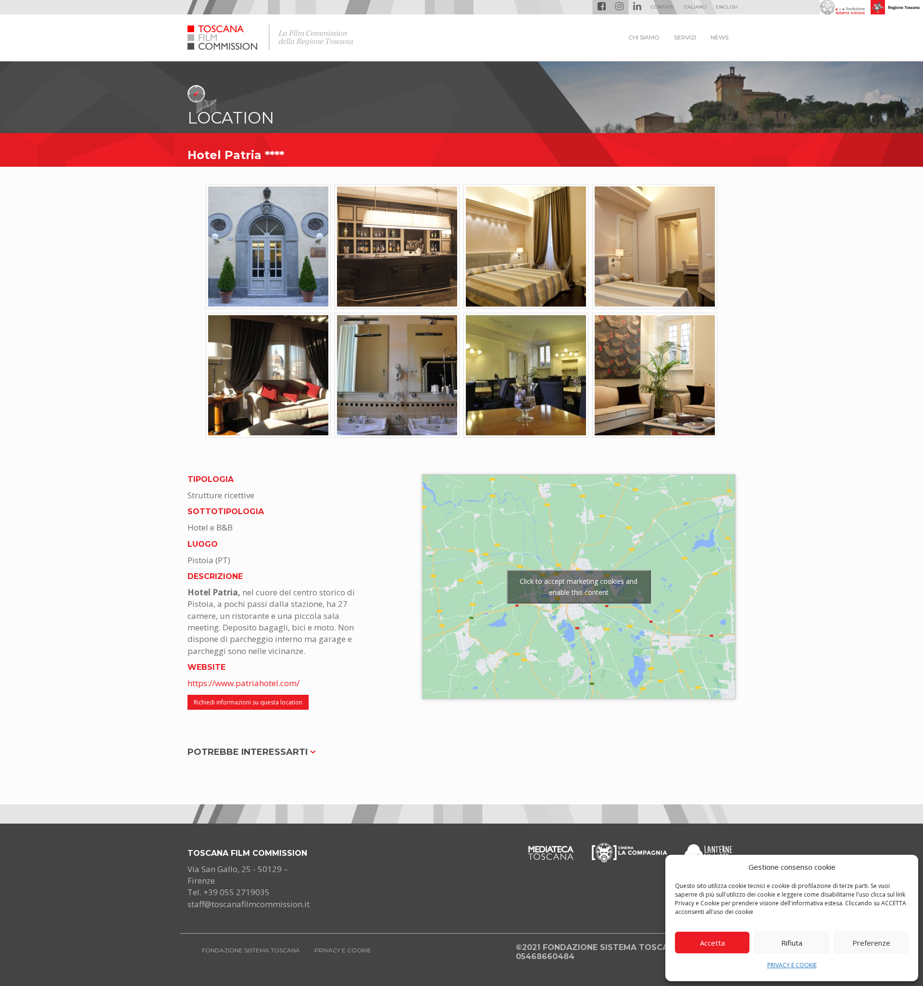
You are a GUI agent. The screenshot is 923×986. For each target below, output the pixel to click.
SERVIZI (685, 37)
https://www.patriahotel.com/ (243, 683)
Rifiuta (791, 943)
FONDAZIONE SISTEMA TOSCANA (251, 950)
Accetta (712, 943)
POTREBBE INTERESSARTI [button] (248, 752)
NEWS (719, 37)
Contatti (662, 7)
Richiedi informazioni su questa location (248, 702)
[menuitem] (695, 7)
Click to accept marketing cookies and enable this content (578, 587)
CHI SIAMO (644, 37)
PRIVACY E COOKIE (792, 965)
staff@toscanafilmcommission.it (248, 904)
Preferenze (871, 943)
